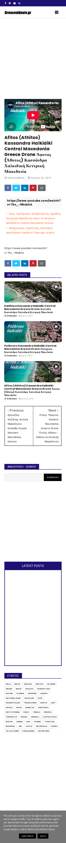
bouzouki (29, 698)
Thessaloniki (30, 703)
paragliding (28, 731)
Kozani (9, 693)
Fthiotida (50, 721)
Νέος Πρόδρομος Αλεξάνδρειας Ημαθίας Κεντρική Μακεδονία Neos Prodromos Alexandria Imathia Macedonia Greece (33, 218)
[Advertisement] (33, 58)
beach (17, 684)
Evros (26, 712)
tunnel (37, 721)
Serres (19, 721)
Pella (8, 684)
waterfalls (41, 726)
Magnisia (10, 726)
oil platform (12, 731)
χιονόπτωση (43, 689)
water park (43, 731)
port (40, 698)
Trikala (36, 712)
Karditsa (29, 707)
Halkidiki (32, 693)
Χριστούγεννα (13, 712)
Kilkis (19, 707)
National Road (13, 698)
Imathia (39, 684)
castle (29, 726)
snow (18, 689)
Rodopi (9, 721)
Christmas (43, 707)
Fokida (54, 726)
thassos (29, 689)
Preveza (48, 712)
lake (53, 703)
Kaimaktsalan (13, 703)
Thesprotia (11, 717)
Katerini (51, 684)
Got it (43, 836)
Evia (28, 721)
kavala (9, 707)
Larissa (43, 693)
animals (35, 717)
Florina (20, 693)
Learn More (27, 836)
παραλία (28, 684)
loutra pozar (49, 717)
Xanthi (43, 703)
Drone (9, 689)
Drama (24, 717)
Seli (20, 726)
